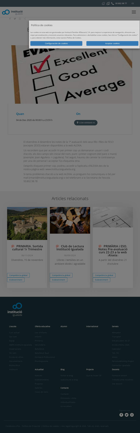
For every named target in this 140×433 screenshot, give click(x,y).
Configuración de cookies (56, 43)
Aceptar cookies (112, 43)
